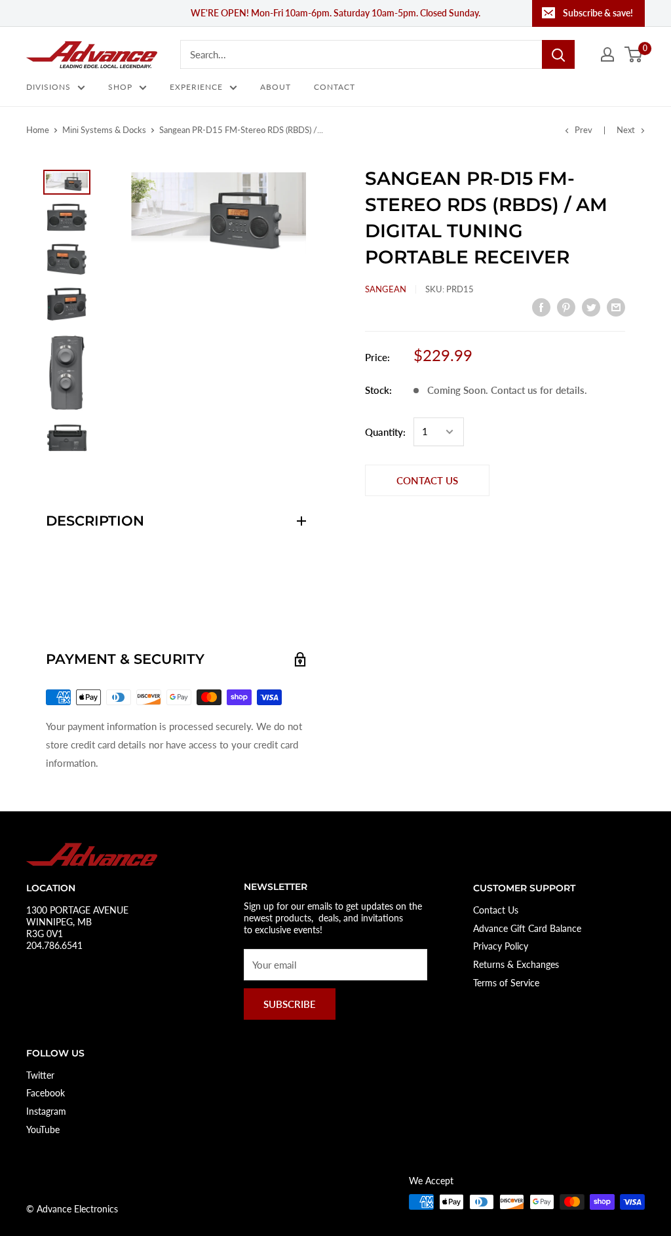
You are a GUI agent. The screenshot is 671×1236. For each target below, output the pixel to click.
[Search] (558, 54)
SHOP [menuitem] (120, 87)
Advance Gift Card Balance (527, 928)
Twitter (40, 1075)
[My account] (607, 54)
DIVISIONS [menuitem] (48, 87)
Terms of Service (506, 982)
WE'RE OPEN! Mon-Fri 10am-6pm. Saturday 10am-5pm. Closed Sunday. (335, 12)
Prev (583, 130)
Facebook (45, 1092)
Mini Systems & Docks (104, 130)
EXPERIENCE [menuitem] (196, 87)
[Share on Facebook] (541, 306)
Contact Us (495, 910)
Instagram (46, 1111)
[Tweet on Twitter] (591, 306)
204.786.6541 (54, 945)
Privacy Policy (500, 946)
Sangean (385, 289)
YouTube (43, 1129)
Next (626, 130)
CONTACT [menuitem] (334, 87)
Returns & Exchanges (516, 964)
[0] (634, 54)
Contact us (427, 480)
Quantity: (385, 432)
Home (37, 130)
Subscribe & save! (598, 12)
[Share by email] (616, 306)
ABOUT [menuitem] (275, 87)
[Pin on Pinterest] (566, 306)
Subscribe (289, 1004)
